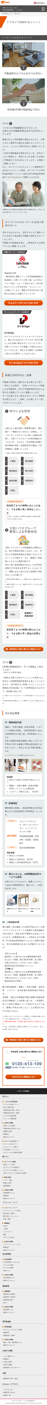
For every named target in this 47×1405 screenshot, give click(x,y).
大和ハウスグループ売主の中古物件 (14, 1173)
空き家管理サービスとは (11, 1262)
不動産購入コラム (9, 1193)
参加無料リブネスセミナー (12, 1367)
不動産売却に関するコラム (12, 1128)
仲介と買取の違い (9, 1107)
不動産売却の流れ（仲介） (12, 1110)
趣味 (4, 1234)
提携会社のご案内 (9, 1335)
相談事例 (6, 1332)
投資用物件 (6, 1186)
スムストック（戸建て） (11, 1147)
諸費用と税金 (7, 1131)
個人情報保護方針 (30, 1400)
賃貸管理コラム (8, 1309)
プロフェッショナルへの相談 (12, 1329)
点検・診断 (6, 1219)
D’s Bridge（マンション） (11, 1149)
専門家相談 (6, 1322)
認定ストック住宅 (9, 1164)
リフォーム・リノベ (10, 1202)
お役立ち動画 (7, 1365)
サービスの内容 (8, 1265)
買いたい (5, 1156)
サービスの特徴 (8, 1268)
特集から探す (7, 1183)
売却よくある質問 (9, 1126)
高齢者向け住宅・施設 (10, 1378)
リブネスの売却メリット (11, 1104)
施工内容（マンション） (11, 1216)
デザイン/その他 (8, 1237)
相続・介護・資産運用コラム (12, 1342)
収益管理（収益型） (9, 1294)
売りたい (5, 1096)
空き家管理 (6, 1254)
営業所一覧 (6, 1395)
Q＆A (5, 1302)
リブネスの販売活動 (9, 1116)
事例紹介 (6, 1134)
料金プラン (6, 1270)
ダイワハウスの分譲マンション (13, 1170)
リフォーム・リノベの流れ (12, 1210)
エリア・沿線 (7, 1180)
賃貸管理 (5, 1286)
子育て (5, 1226)
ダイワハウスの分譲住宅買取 (12, 1152)
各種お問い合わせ (9, 1392)
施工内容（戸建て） (9, 1213)
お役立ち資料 (7, 1362)
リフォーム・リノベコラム (12, 1244)
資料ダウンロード (9, 1137)
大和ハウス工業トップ (18, 1400)
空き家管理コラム (9, 1278)
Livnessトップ (7, 13)
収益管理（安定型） (9, 1297)
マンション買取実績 (9, 1118)
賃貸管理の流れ (8, 1300)
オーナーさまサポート (10, 1144)
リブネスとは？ (8, 1389)
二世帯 (5, 1229)
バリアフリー (7, 1232)
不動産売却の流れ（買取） (12, 1113)
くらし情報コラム (9, 1356)
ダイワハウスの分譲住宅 (11, 1167)
